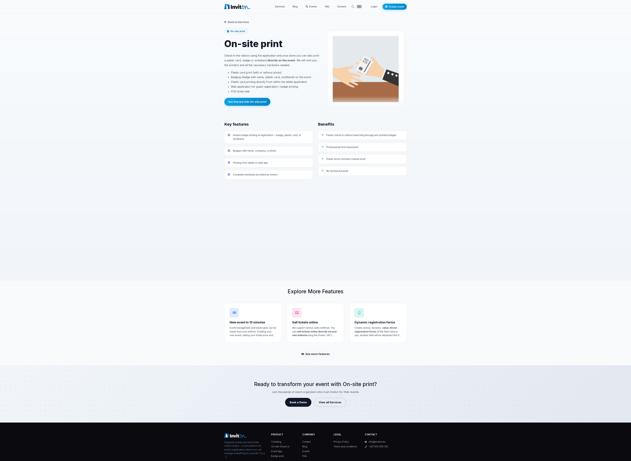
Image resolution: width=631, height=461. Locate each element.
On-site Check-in (280, 446)
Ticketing (276, 441)
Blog (295, 6)
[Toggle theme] (353, 6)
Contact (341, 6)
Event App (276, 451)
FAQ (327, 6)
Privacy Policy (341, 441)
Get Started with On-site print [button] (247, 101)
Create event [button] (396, 6)
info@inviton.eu (377, 441)
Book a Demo (298, 402)
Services (280, 6)
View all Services (330, 402)
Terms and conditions (345, 446)
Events (313, 6)
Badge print (277, 456)
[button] (359, 6)
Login (374, 6)
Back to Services (238, 22)
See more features (317, 354)
